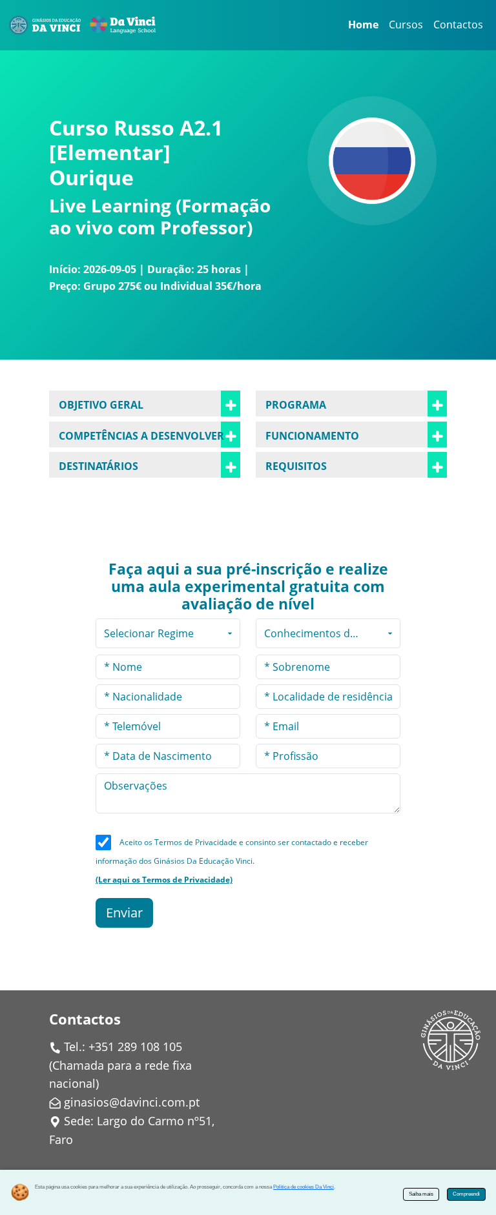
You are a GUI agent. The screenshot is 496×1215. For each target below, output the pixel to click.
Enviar (124, 912)
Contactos (458, 24)
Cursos (406, 24)
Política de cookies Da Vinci (303, 1187)
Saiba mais (421, 1194)
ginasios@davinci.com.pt (132, 1102)
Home (363, 24)
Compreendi (466, 1194)
